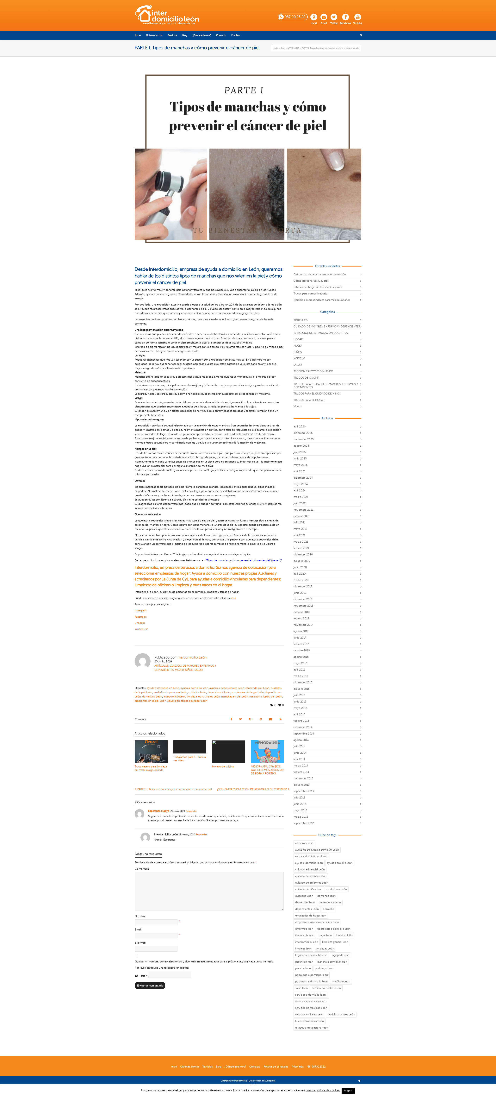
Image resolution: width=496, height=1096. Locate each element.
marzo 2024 (301, 496)
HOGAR (298, 339)
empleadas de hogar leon (310, 915)
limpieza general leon (335, 942)
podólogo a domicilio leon (311, 974)
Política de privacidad (276, 1066)
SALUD (199, 670)
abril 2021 (299, 535)
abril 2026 (300, 426)
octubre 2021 (302, 516)
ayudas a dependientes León (226, 688)
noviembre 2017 (303, 624)
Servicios (207, 1066)
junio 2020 (300, 567)
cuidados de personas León (170, 692)
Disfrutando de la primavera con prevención (320, 274)
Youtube (357, 23)
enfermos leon (304, 928)
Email (324, 23)
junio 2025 (300, 458)
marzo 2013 (301, 816)
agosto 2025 (301, 445)
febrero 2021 (301, 548)
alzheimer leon (304, 843)
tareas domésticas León (309, 1021)
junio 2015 (300, 701)
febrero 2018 (301, 618)
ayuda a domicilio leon (194, 688)
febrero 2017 (301, 644)
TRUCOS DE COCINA (306, 377)
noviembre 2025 (304, 439)
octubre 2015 (302, 688)
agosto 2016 (301, 656)
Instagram (140, 610)
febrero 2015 (301, 720)
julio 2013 (299, 797)
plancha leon (303, 968)
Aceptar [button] (348, 1090)
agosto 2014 (301, 740)
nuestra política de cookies (323, 1090)
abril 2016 (299, 669)
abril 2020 (300, 573)
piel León (276, 696)
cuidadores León (337, 889)
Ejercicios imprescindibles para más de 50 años (322, 300)
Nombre (140, 916)
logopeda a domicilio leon (311, 955)
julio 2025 (300, 452)
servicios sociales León (341, 1014)
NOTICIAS (299, 358)
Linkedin (140, 622)
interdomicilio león (306, 942)
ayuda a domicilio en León (163, 688)
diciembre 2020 (303, 554)
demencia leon (326, 895)
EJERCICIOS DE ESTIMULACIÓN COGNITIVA (321, 332)
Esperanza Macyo (158, 810)
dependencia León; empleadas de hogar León (236, 692)
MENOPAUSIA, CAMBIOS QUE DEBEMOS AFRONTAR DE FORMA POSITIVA (267, 770)
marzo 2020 (301, 580)
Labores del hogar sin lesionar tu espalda (318, 287)
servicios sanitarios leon (309, 1014)
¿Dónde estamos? (235, 1066)
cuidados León (197, 692)
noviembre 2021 (303, 509)
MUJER (179, 670)
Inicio (173, 1066)
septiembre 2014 (304, 733)
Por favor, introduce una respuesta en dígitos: (162, 967)
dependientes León (307, 909)
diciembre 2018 (303, 599)
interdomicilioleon (174, 696)
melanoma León (259, 696)
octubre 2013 (302, 784)
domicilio (328, 909)
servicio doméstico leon (326, 988)
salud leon (173, 700)
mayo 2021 (300, 528)
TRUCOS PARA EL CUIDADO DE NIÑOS (317, 393)
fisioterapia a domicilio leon (333, 928)
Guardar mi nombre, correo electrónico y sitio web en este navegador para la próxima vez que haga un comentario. (204, 961)
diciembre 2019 (303, 586)
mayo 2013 (300, 810)
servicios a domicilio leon (310, 994)
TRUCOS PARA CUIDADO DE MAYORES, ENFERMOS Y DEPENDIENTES (326, 386)
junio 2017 (300, 637)
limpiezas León (325, 948)
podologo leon (324, 968)
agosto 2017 (301, 631)
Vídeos (298, 406)
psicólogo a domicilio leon (311, 981)
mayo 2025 (301, 464)
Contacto (254, 1066)
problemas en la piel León (150, 700)
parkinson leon (304, 961)
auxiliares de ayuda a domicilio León (317, 849)
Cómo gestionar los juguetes (311, 280)
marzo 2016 (301, 676)
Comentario (142, 868)
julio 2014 (299, 746)
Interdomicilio (344, 935)
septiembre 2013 (304, 791)
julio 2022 (300, 503)
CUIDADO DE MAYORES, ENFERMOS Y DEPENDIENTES (327, 326)
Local (314, 23)
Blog (218, 1066)
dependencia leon (330, 902)
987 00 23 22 (295, 17)
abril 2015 (299, 714)
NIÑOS (189, 670)
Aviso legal (298, 1066)
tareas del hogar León (194, 700)
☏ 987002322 (316, 1066)
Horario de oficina (223, 766)
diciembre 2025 (303, 432)
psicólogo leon (341, 981)
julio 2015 (299, 695)
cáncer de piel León (257, 688)
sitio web (140, 942)
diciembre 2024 (303, 477)
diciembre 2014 (303, 727)
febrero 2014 (301, 772)
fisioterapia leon (304, 935)
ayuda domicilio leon (339, 862)
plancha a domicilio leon (332, 961)
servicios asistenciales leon (311, 1001)
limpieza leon (195, 696)
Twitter (334, 23)
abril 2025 (300, 471)
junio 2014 (300, 752)
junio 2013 (300, 804)
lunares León (212, 696)
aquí (233, 598)
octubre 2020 (302, 560)
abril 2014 (299, 759)
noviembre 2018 (303, 605)
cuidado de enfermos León (311, 882)
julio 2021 (299, 522)
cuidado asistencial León (310, 869)
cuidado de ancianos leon (310, 876)
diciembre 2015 (303, 682)
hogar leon (325, 935)
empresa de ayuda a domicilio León (317, 922)
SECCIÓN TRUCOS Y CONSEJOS (313, 371)
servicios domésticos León (311, 1007)
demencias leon (305, 902)
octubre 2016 (302, 650)
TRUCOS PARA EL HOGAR (309, 400)
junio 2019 (300, 592)
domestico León (152, 696)
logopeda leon (340, 955)
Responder (191, 811)
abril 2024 (300, 490)
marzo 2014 (301, 765)
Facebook (345, 23)
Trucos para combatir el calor (311, 293)
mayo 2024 (301, 484)
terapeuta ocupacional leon (311, 1027)
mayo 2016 (300, 663)
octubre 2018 (302, 612)
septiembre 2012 (304, 823)
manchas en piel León (234, 696)
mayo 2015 (300, 708)
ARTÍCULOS (161, 665)
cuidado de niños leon (308, 889)
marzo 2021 (301, 541)
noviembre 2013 (303, 778)
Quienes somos (189, 1066)
